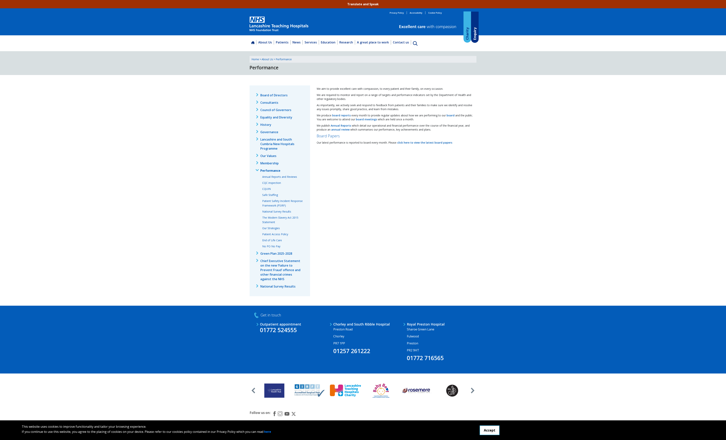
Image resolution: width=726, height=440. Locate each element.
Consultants (269, 103)
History (265, 125)
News (296, 42)
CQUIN (266, 189)
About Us (265, 42)
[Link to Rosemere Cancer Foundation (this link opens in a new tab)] (416, 390)
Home (255, 59)
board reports (341, 115)
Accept (489, 430)
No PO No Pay (271, 246)
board (451, 115)
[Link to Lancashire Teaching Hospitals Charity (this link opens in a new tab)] (345, 390)
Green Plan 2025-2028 (276, 253)
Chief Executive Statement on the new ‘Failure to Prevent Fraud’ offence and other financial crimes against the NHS (280, 270)
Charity (467, 33)
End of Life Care (272, 240)
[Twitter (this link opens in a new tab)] (294, 413)
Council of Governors (275, 110)
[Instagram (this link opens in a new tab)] (280, 413)
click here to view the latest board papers (424, 142)
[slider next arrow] (473, 390)
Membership (269, 163)
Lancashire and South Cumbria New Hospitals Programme (277, 144)
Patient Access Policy (275, 234)
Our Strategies (271, 228)
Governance (269, 132)
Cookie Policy (435, 12)
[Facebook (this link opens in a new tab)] (274, 413)
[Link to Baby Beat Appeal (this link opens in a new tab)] (381, 390)
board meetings (366, 119)
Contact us (401, 42)
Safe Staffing (270, 195)
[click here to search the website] (415, 43)
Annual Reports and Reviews (279, 177)
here (267, 432)
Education (328, 42)
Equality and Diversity (276, 117)
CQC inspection (271, 183)
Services (311, 42)
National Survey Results (276, 211)
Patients (282, 42)
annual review (340, 129)
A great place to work (373, 42)
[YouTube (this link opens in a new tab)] (287, 413)
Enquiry (474, 33)
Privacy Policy (397, 12)
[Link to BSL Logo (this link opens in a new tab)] (452, 390)
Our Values (268, 156)
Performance (270, 171)
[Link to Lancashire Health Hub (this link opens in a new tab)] (274, 390)
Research (346, 42)
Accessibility (416, 12)
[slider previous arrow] (253, 390)
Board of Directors (274, 95)
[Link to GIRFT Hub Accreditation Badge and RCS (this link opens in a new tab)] (310, 390)
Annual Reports (341, 125)
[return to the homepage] (279, 24)
